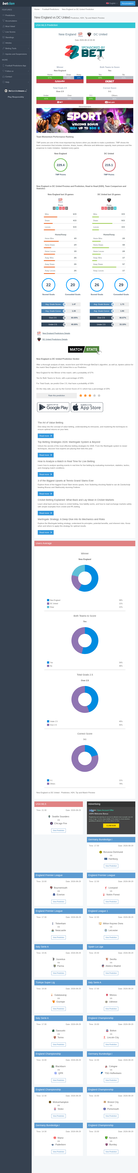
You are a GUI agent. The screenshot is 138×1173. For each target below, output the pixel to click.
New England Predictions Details (56, 333)
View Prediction (58, 830)
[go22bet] (60, 102)
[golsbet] (109, 102)
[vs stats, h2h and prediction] (85, 350)
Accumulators (128, 3)
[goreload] (60, 81)
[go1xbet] (109, 81)
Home (36, 9)
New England (67, 34)
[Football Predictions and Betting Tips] (8, 2)
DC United (100, 34)
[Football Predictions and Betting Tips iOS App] (87, 407)
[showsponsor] (85, 52)
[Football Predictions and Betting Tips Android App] (53, 407)
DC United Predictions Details (55, 339)
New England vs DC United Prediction (78, 9)
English (112, 3)
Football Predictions (50, 9)
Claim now (111, 826)
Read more (44, 436)
